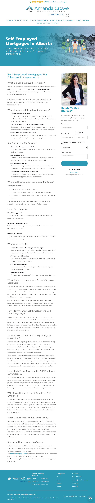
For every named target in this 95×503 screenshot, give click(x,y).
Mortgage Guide (43, 23)
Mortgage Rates (21, 20)
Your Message (66, 152)
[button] (9, 20)
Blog (52, 20)
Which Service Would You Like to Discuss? (72, 143)
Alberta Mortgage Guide (18, 453)
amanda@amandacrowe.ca (74, 174)
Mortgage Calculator (39, 20)
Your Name (65, 124)
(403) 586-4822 (74, 172)
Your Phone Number (79, 133)
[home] (47, 11)
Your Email (65, 134)
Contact (55, 23)
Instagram (75, 483)
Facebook (75, 486)
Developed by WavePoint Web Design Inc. (75, 496)
